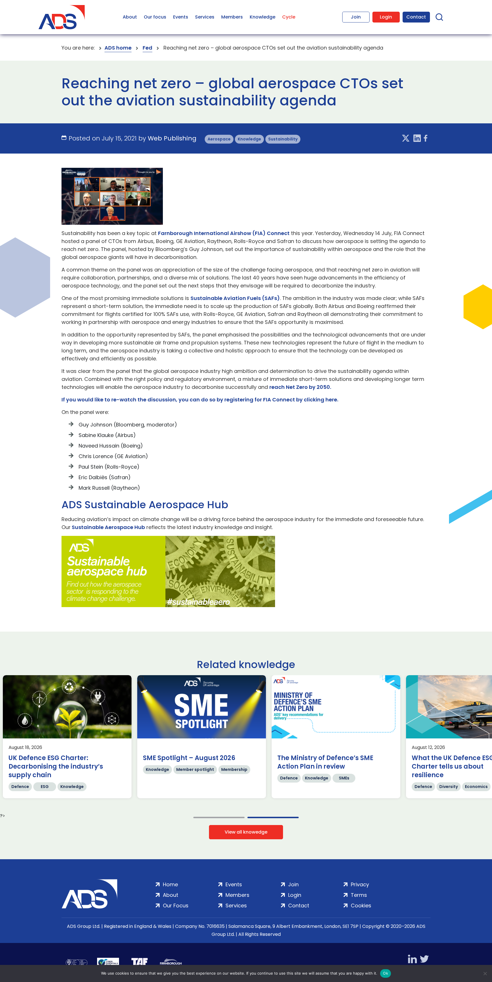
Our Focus (175, 905)
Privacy (360, 884)
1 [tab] (219, 817)
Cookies (361, 905)
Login (386, 17)
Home (170, 884)
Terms (359, 895)
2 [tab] (273, 817)
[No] (485, 973)
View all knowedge (246, 832)
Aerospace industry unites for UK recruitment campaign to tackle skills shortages (102, 766)
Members (232, 17)
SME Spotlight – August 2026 (368, 758)
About (130, 17)
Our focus (155, 17)
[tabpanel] (112, 736)
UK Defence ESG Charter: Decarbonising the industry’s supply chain (235, 766)
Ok (385, 973)
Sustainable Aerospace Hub (108, 527)
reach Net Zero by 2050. (300, 387)
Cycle (288, 17)
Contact (416, 17)
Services (204, 17)
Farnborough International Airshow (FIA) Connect (224, 233)
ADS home (118, 47)
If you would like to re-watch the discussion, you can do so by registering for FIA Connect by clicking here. (200, 399)
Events (180, 17)
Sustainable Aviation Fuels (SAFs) (235, 298)
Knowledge (262, 17)
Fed (147, 47)
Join (356, 17)
